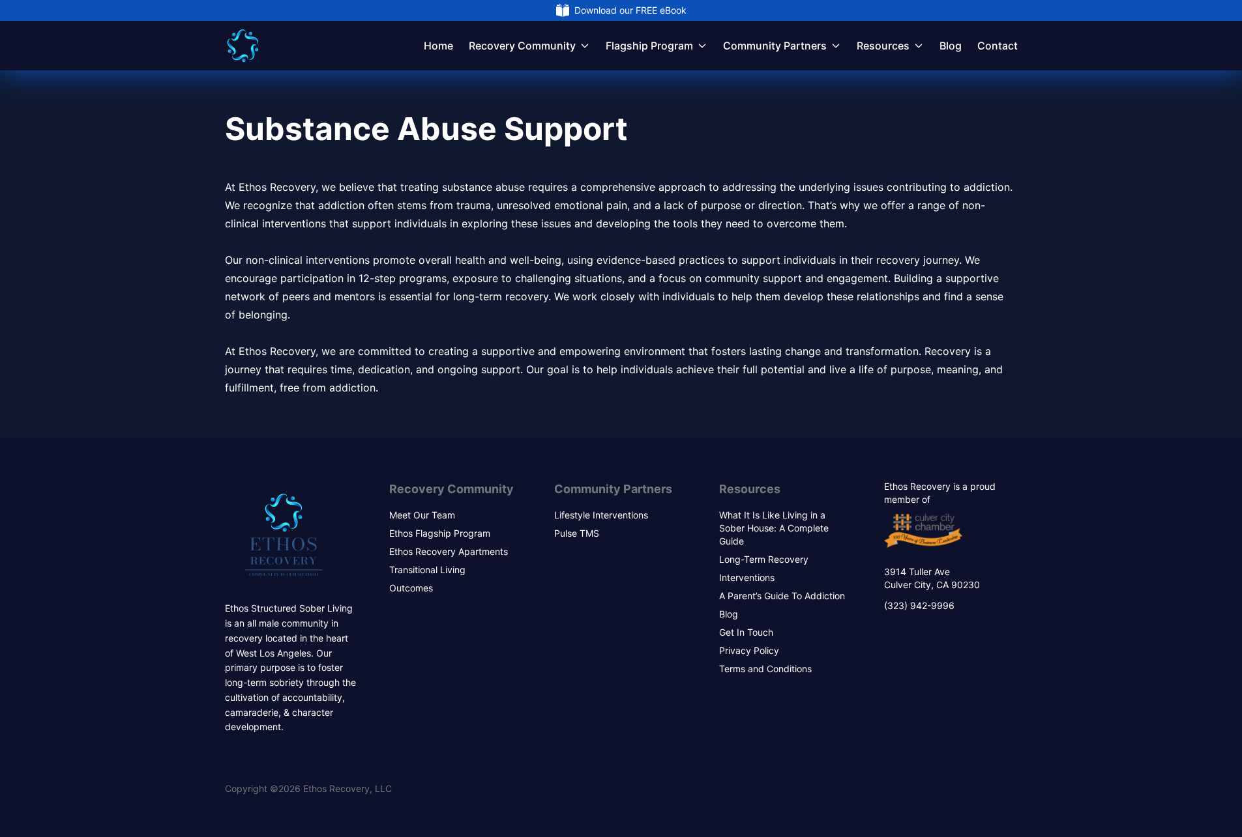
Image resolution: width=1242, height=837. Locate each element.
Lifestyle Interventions (601, 514)
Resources (883, 45)
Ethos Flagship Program (439, 533)
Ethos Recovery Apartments (448, 551)
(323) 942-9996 (919, 605)
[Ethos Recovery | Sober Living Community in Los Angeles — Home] (243, 45)
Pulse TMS (576, 533)
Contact (997, 45)
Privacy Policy (749, 650)
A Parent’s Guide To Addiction (782, 595)
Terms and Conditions (765, 668)
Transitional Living (427, 569)
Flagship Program (649, 45)
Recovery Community (522, 45)
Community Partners (775, 45)
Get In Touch (746, 632)
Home (438, 45)
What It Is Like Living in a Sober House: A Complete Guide (774, 527)
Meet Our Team (422, 514)
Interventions (747, 577)
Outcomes (411, 587)
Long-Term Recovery (763, 559)
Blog (950, 45)
